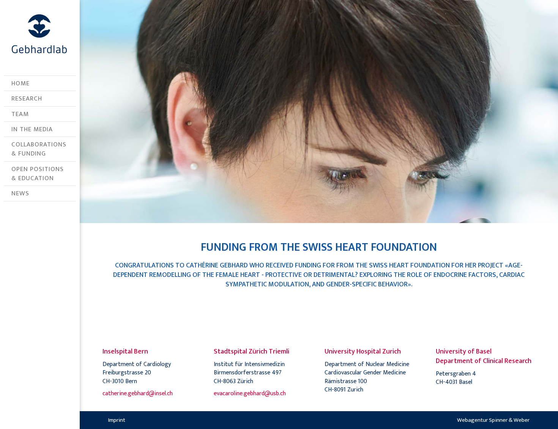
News (20, 193)
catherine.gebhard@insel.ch (137, 393)
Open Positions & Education (37, 174)
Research (26, 98)
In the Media (32, 129)
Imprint (116, 420)
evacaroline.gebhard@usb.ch (250, 393)
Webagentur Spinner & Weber (493, 420)
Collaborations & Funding (38, 149)
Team (20, 114)
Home (20, 83)
